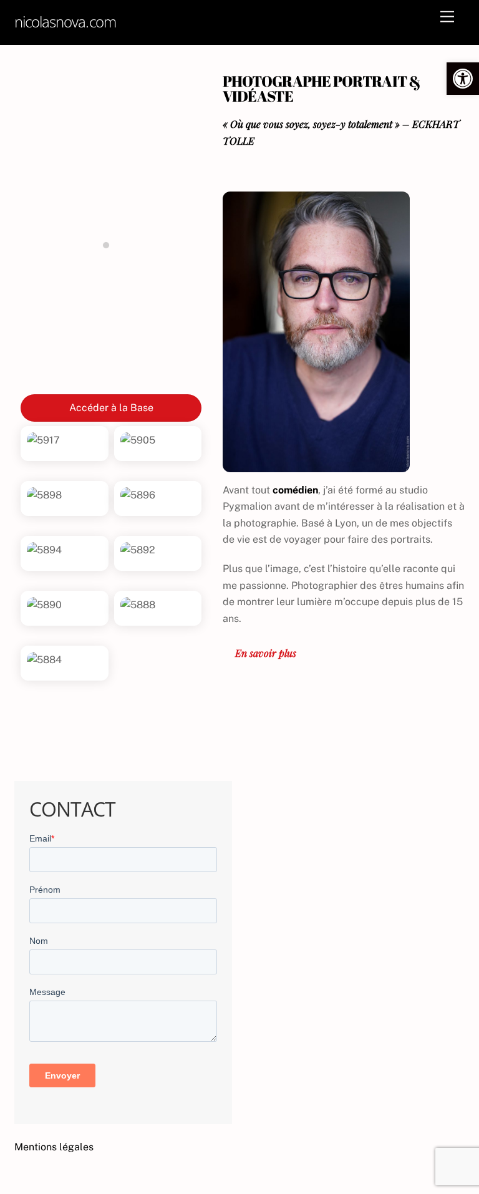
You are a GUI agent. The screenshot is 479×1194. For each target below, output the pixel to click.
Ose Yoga (111, 364)
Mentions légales (54, 1147)
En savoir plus (265, 652)
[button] (463, 78)
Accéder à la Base (111, 408)
